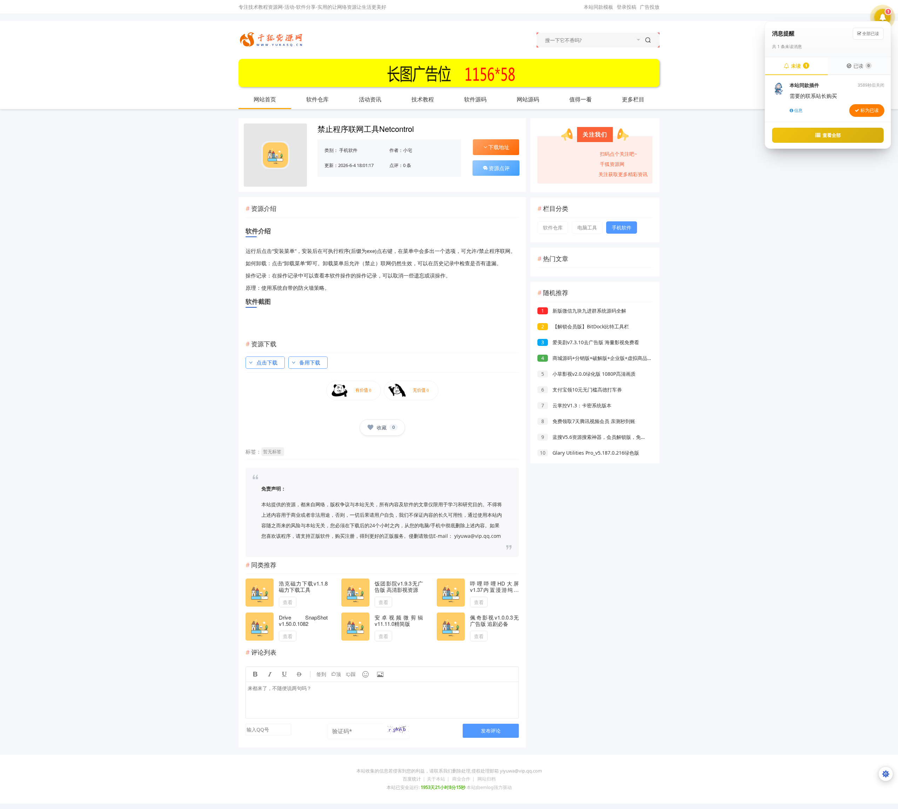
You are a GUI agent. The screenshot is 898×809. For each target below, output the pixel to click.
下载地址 (498, 147)
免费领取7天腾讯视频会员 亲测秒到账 (588, 421)
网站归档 (486, 779)
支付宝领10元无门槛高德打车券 (581, 389)
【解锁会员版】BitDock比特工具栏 (585, 326)
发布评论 (491, 730)
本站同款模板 (598, 7)
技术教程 (422, 99)
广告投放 (649, 7)
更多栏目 (633, 99)
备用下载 (309, 362)
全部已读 (870, 33)
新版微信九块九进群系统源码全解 (583, 310)
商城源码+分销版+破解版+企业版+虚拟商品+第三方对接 (608, 358)
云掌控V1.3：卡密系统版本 (576, 405)
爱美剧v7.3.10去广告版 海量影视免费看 (590, 342)
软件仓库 (317, 99)
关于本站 (436, 779)
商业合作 (461, 779)
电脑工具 (587, 227)
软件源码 (475, 99)
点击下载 (266, 362)
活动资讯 (370, 99)
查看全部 (832, 135)
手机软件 (348, 150)
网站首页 (265, 99)
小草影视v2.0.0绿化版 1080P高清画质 (588, 373)
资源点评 (499, 168)
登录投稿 (626, 7)
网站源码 (528, 99)
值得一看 (580, 99)
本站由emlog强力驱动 (489, 787)
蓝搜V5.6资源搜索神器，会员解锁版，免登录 (596, 437)
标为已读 (869, 110)
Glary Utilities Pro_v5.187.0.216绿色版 (589, 452)
